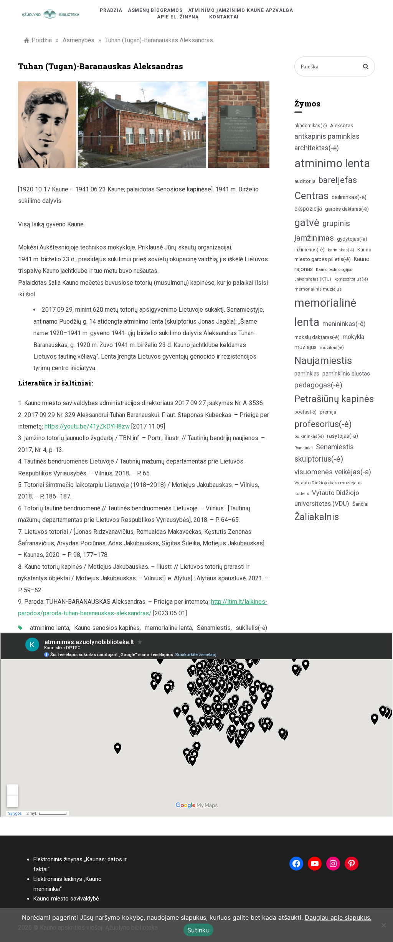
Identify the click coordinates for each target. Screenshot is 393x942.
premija (328, 412)
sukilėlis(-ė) (251, 627)
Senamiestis (214, 627)
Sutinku (198, 930)
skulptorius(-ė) (318, 459)
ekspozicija (308, 209)
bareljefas (338, 180)
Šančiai (360, 504)
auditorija (304, 181)
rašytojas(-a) (342, 436)
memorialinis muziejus (318, 289)
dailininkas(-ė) (349, 197)
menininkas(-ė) (344, 323)
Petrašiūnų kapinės (334, 399)
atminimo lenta (49, 627)
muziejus (305, 347)
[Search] (366, 66)
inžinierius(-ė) (309, 249)
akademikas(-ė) (310, 125)
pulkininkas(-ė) (309, 436)
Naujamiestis (323, 360)
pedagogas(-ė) (318, 384)
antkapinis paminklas (327, 136)
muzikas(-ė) (332, 347)
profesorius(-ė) (323, 424)
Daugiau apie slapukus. (338, 917)
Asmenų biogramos (155, 10)
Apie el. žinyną (178, 17)
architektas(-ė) (316, 148)
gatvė (306, 222)
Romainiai (303, 447)
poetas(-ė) (305, 412)
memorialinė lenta (168, 627)
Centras (311, 195)
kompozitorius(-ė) (351, 279)
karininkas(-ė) (341, 250)
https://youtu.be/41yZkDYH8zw (87, 426)
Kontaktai (224, 17)
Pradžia (111, 10)
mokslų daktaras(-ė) (317, 337)
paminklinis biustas (346, 373)
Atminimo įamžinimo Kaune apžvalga (240, 10)
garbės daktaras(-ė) (347, 209)
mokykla (353, 337)
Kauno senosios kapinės (107, 627)
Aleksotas (341, 125)
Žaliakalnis (316, 517)
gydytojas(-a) (352, 239)
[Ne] (383, 925)
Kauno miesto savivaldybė (66, 898)
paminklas (306, 373)
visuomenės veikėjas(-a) (332, 472)
